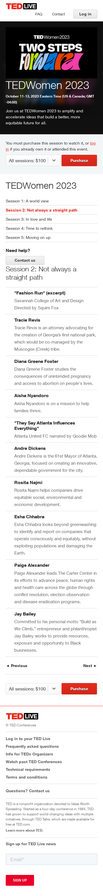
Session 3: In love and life (29, 219)
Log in (85, 13)
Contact (58, 14)
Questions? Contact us (28, 790)
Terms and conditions (26, 777)
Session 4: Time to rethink (29, 228)
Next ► (90, 665)
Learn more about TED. (24, 830)
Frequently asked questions (32, 746)
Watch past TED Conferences (34, 761)
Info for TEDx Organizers (29, 753)
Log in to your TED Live (28, 738)
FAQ (38, 14)
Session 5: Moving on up (28, 237)
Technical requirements (28, 769)
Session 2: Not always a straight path (41, 210)
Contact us (25, 260)
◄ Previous (16, 665)
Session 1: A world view (27, 200)
